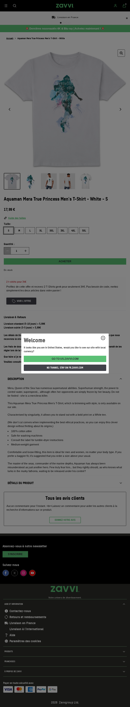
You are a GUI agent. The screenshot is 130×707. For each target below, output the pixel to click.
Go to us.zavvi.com (65, 358)
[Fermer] (103, 338)
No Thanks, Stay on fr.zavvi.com (65, 367)
